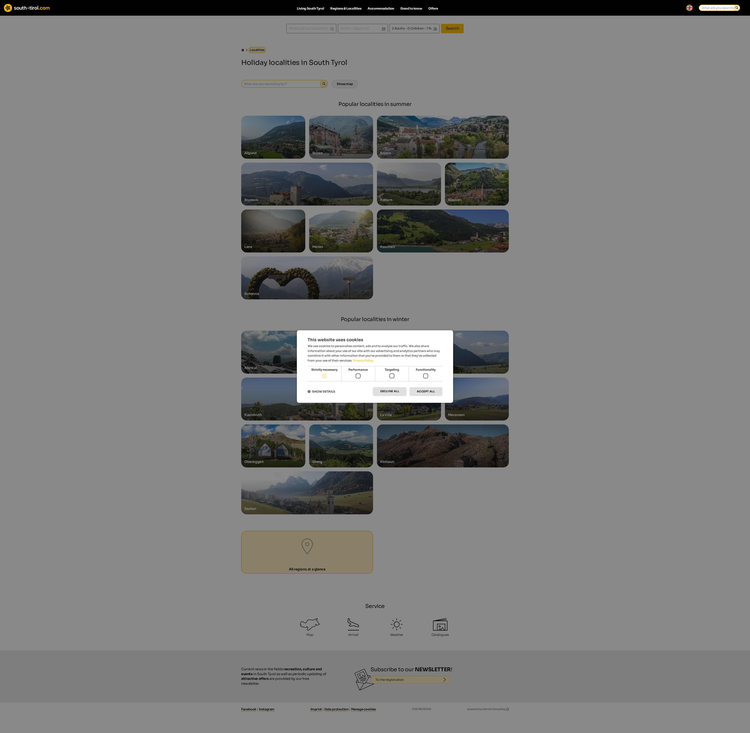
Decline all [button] (389, 391)
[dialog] (375, 366)
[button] (321, 391)
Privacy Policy (363, 360)
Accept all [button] (426, 391)
